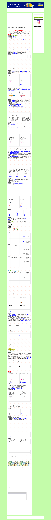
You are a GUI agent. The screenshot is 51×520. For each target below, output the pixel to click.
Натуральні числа (14, 35)
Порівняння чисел (14, 185)
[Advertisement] (19, 19)
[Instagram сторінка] (38, 21)
